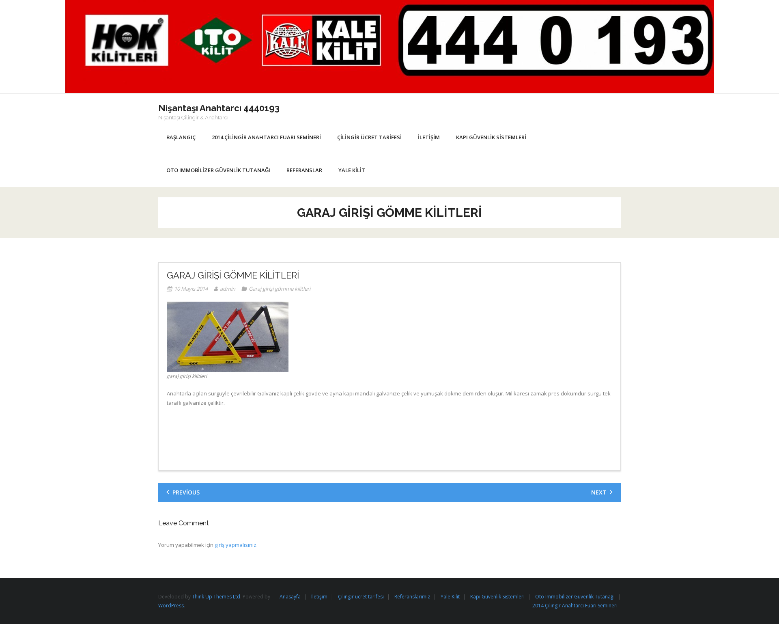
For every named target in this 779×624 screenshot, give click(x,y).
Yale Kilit (450, 596)
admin (227, 288)
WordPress (171, 605)
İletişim (319, 596)
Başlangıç (181, 137)
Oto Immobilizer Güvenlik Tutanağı (575, 596)
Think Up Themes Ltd (216, 596)
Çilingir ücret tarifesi (361, 596)
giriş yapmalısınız (235, 544)
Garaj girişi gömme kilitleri (279, 288)
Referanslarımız (412, 596)
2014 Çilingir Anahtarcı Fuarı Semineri (575, 605)
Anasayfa (290, 596)
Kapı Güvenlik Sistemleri (497, 596)
